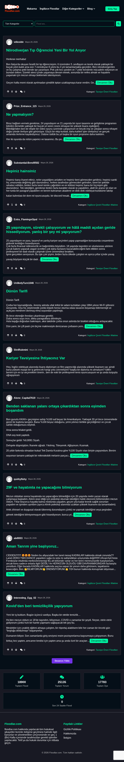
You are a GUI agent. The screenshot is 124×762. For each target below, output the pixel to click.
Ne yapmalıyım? (20, 114)
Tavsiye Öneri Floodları (107, 91)
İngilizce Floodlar (49, 8)
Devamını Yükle (62, 661)
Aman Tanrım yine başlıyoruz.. (32, 546)
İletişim (67, 737)
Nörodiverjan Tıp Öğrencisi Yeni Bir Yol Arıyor (46, 50)
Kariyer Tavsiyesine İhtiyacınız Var (35, 358)
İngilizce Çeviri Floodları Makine (102, 205)
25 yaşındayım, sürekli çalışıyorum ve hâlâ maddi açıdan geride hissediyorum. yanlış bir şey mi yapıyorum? (60, 229)
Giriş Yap (112, 9)
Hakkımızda (70, 733)
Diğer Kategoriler (72, 8)
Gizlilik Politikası (72, 729)
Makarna (32, 8)
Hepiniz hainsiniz (21, 171)
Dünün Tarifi (17, 291)
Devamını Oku (105, 82)
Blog (90, 8)
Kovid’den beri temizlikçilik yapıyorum (39, 606)
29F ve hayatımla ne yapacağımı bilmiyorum (44, 487)
